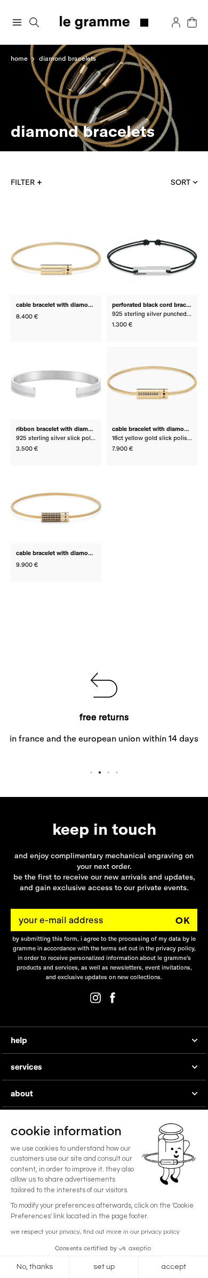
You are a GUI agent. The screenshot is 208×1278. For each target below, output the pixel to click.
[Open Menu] (17, 22)
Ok (182, 920)
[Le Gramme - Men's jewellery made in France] (104, 23)
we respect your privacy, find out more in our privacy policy (95, 1231)
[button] (34, 23)
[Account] (176, 22)
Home (19, 58)
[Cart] (192, 22)
